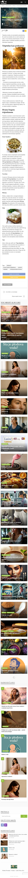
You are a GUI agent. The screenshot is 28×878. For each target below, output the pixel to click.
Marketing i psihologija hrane (11, 578)
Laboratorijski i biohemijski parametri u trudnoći (11, 503)
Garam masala (6, 615)
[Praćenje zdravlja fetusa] (14, 388)
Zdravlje (4, 330)
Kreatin (4, 430)
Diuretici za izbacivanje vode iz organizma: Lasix (12, 447)
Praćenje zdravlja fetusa (10, 393)
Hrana (4, 17)
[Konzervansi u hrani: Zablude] (14, 591)
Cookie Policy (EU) (20, 870)
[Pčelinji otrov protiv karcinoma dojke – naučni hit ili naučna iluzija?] (14, 719)
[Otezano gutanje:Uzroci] (14, 665)
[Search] (25, 2)
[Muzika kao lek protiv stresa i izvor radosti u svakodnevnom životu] (14, 695)
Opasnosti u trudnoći (8, 374)
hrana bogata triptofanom (17, 23)
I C (2, 25)
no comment (10, 25)
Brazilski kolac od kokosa (10, 633)
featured (15, 22)
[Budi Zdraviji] (14, 866)
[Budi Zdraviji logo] (3, 2)
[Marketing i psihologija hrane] (14, 573)
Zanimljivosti (6, 312)
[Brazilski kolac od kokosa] (14, 628)
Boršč (3, 652)
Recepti (4, 483)
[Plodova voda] (14, 351)
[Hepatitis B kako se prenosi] (14, 517)
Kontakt (13, 870)
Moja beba (4, 353)
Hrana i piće (11, 17)
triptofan (17, 25)
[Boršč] (14, 647)
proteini (14, 25)
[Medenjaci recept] (14, 480)
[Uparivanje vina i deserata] (14, 536)
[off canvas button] (21, 2)
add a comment (7, 284)
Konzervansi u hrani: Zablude (12, 596)
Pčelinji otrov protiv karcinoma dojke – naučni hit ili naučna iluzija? (12, 335)
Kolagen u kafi (6, 467)
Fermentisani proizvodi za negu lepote (12, 558)
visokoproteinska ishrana (17, 26)
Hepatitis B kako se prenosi (11, 522)
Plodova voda (6, 356)
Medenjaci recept (7, 485)
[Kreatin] (14, 425)
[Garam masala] (14, 610)
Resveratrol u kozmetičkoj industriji (10, 410)
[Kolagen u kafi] (14, 462)
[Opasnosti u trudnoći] (14, 369)
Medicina (4, 443)
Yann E (3, 320)
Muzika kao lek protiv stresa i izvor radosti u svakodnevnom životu (12, 317)
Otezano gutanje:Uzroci (9, 670)
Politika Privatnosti (6, 870)
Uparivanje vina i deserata (10, 541)
